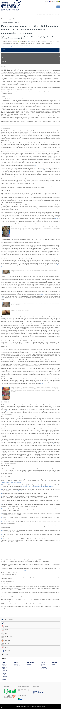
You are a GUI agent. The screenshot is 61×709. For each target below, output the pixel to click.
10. (2, 517)
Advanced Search (54, 663)
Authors (16, 662)
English (47, 1)
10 (35, 165)
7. (1, 504)
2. (1, 485)
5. (1, 496)
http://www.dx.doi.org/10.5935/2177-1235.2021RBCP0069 (15, 46)
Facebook (7, 650)
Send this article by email (10, 636)
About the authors (6, 54)
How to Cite (7, 640)
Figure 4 (3, 297)
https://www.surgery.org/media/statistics (11, 482)
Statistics (4, 58)
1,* (17, 41)
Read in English (8, 623)
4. (1, 493)
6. (1, 500)
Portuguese (55, 1)
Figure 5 (41, 383)
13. (2, 530)
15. (2, 538)
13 (6, 410)
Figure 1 (57, 218)
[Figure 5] (6, 393)
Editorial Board (4, 671)
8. (1, 509)
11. (2, 521)
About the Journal (4, 664)
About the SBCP (4, 667)
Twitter (6, 654)
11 (43, 169)
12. (2, 526)
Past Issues (43, 667)
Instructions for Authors (30, 663)
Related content (5, 61)
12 (27, 409)
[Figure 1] (6, 231)
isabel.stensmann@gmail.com (23, 570)
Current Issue (43, 664)
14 (53, 443)
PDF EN (6, 630)
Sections (4, 673)
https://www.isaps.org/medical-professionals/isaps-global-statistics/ (37, 486)
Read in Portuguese (9, 619)
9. (1, 513)
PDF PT (6, 626)
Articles (43, 662)
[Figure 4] (6, 312)
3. (1, 489)
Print (6, 633)
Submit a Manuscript (17, 664)
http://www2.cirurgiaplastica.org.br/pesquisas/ (26, 490)
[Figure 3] (6, 304)
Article (3, 49)
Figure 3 (42, 294)
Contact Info (5, 679)
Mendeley (7, 643)
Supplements (44, 668)
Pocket (6, 647)
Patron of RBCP (4, 677)
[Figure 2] (6, 272)
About (3, 662)
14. (2, 534)
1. (2, 479)
